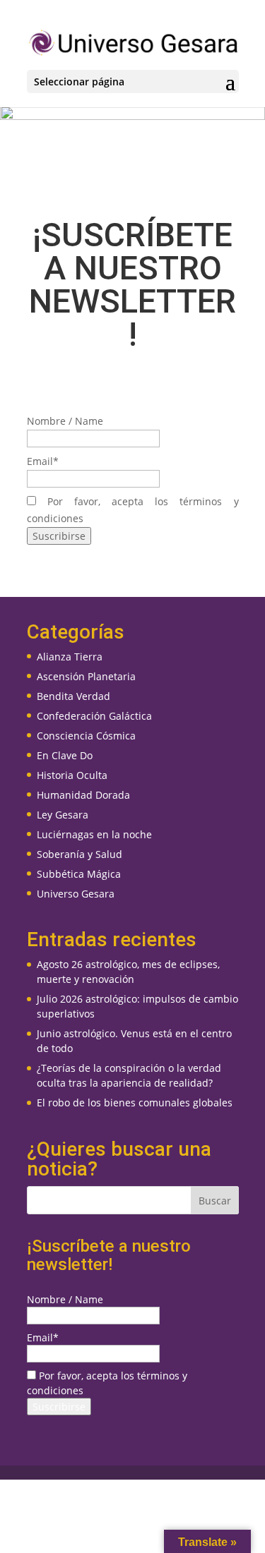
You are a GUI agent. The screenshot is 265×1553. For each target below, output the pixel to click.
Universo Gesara (75, 893)
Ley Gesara (62, 814)
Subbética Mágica (79, 874)
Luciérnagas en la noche (94, 834)
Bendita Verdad (73, 696)
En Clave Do (65, 755)
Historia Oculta (72, 775)
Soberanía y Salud (79, 854)
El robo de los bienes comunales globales (134, 1102)
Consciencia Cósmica (86, 735)
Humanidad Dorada (83, 795)
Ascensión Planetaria (86, 676)
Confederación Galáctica (94, 716)
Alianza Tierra (69, 656)
